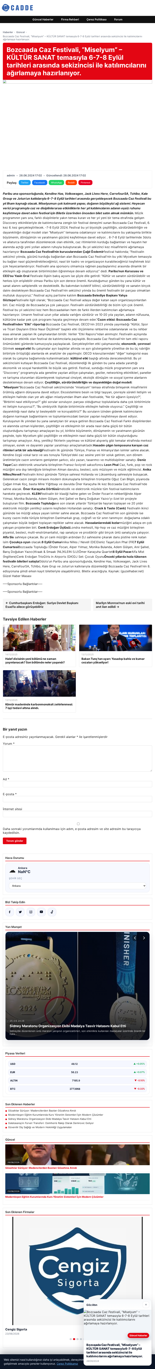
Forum (118, 19)
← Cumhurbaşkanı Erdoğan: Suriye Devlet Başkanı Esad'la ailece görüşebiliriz (41, 605)
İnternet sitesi (12, 809)
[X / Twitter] (20, 912)
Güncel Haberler (43, 19)
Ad (6, 779)
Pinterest (85, 182)
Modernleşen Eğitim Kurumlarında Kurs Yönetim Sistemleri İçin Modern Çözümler (55, 1114)
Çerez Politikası (97, 19)
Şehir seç (15, 878)
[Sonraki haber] (143, 938)
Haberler (8, 32)
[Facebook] (9, 912)
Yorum (9, 743)
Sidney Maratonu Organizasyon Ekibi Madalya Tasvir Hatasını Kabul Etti (49, 1118)
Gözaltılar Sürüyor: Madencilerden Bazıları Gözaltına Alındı (42, 1110)
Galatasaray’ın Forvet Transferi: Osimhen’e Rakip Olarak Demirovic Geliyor (51, 1123)
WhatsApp (56, 182)
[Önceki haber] (135, 938)
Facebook (39, 182)
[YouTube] (41, 912)
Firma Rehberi (70, 19)
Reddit (71, 182)
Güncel (20, 32)
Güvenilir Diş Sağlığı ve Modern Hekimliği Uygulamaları (40, 1127)
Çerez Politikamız (67, 1363)
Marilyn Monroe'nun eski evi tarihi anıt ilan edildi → (120, 605)
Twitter (24, 182)
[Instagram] (30, 912)
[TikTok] (52, 912)
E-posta (10, 794)
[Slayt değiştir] (71, 1339)
